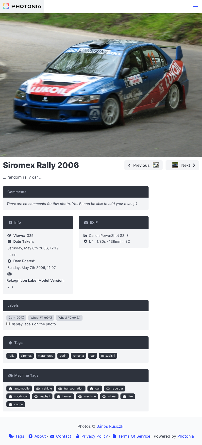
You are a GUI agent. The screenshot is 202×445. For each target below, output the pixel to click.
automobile (22, 388)
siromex (26, 355)
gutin (63, 355)
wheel (112, 396)
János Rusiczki (110, 426)
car (92, 355)
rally (12, 355)
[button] (196, 6)
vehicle (47, 388)
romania (78, 355)
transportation (73, 388)
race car (117, 388)
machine (90, 396)
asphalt (45, 396)
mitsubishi (108, 355)
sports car (21, 396)
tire (130, 396)
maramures (45, 355)
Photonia (185, 436)
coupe (18, 404)
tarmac (67, 396)
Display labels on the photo (33, 324)
